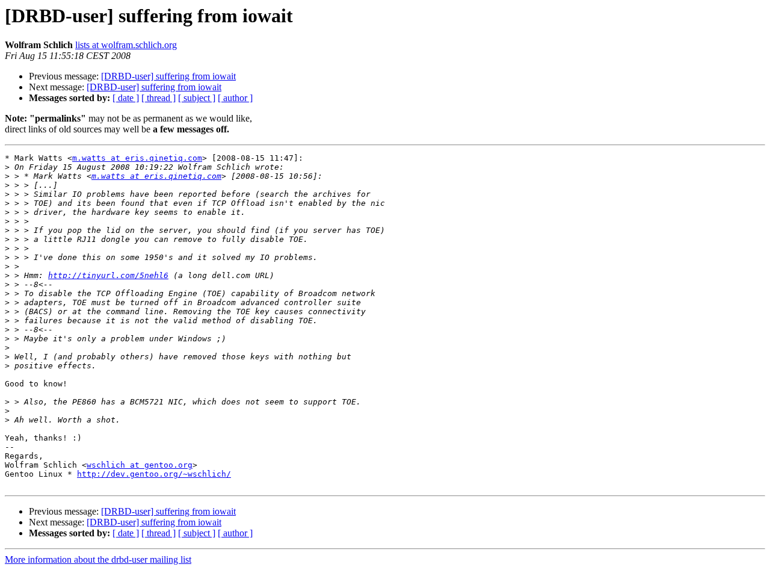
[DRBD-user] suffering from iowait (168, 76)
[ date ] (125, 98)
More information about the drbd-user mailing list (98, 559)
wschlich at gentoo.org (139, 464)
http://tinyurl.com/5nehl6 (108, 275)
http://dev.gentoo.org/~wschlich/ (154, 474)
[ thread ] (158, 98)
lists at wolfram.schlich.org (126, 45)
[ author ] (235, 98)
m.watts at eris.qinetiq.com (137, 158)
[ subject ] (196, 98)
